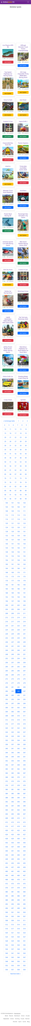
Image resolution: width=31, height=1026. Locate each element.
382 (18, 789)
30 (5, 446)
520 (6, 933)
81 (10, 486)
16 (10, 433)
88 (20, 491)
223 (24, 626)
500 (6, 912)
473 (12, 884)
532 (6, 945)
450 (18, 859)
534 (18, 945)
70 (5, 478)
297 (12, 703)
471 (24, 880)
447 (24, 855)
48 (20, 458)
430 (18, 839)
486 (18, 896)
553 (12, 965)
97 (15, 499)
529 (12, 941)
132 (6, 536)
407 (24, 814)
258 (18, 663)
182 (18, 585)
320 (6, 728)
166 (18, 568)
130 (18, 531)
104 (6, 507)
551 (24, 961)
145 (12, 548)
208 (6, 613)
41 (10, 454)
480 (6, 892)
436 (6, 847)
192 (6, 597)
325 (12, 732)
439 (24, 847)
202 (18, 605)
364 (6, 773)
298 (18, 703)
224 (6, 630)
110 (18, 511)
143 (24, 544)
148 (6, 552)
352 (6, 761)
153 (12, 556)
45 (5, 458)
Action (23, 1016)
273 (12, 679)
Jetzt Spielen (8, 62)
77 (15, 482)
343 (24, 748)
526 (18, 937)
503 (24, 912)
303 (24, 708)
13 (20, 429)
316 (6, 724)
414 (18, 822)
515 (24, 925)
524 (6, 937)
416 (6, 826)
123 (24, 523)
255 (24, 658)
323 (24, 728)
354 (18, 761)
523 (24, 933)
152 (6, 556)
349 (12, 757)
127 (24, 527)
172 (6, 577)
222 (18, 626)
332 (6, 740)
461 (12, 871)
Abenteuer (17, 1016)
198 (18, 601)
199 (24, 601)
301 (12, 708)
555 (24, 965)
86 (10, 491)
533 (12, 945)
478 (18, 888)
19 (26, 433)
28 (20, 441)
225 (12, 630)
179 (24, 581)
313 (12, 720)
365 (12, 773)
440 (6, 851)
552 (6, 965)
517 (12, 929)
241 (12, 646)
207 (24, 609)
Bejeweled (6, 1018)
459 (24, 867)
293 (12, 699)
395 (24, 802)
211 (24, 613)
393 (12, 802)
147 (24, 548)
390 (18, 798)
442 (18, 851)
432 (6, 843)
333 (12, 740)
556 (6, 970)
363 (24, 769)
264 (6, 671)
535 (24, 945)
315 (24, 720)
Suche (24, 1021)
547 (24, 957)
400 (6, 810)
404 (6, 814)
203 (24, 605)
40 (5, 454)
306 (18, 712)
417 (12, 826)
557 (12, 970)
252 (6, 658)
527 (24, 937)
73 (20, 478)
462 (18, 871)
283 (24, 687)
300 (6, 708)
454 (18, 863)
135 (24, 536)
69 (26, 474)
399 (24, 806)
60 (5, 470)
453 (12, 863)
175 (24, 577)
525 (12, 937)
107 (24, 507)
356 (6, 765)
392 (6, 802)
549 (12, 961)
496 (6, 908)
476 (6, 888)
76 (10, 482)
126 (18, 527)
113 (12, 515)
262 (18, 667)
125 (12, 527)
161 (12, 564)
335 (24, 740)
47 (15, 458)
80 (5, 486)
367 (24, 773)
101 (12, 503)
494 (18, 904)
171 (24, 572)
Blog (28, 1021)
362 (18, 769)
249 (12, 654)
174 (18, 577)
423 (24, 830)
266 (18, 671)
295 (24, 699)
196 (6, 601)
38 (20, 450)
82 (15, 486)
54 (26, 462)
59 (26, 466)
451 (24, 859)
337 (12, 744)
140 (6, 544)
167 (24, 568)
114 (18, 515)
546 (18, 957)
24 (26, 437)
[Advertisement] (15, 25)
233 (12, 638)
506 (18, 916)
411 (24, 818)
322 (18, 728)
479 (24, 888)
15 (5, 433)
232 (6, 638)
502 (18, 912)
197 (12, 601)
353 (12, 761)
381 (12, 789)
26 (10, 441)
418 (18, 826)
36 (10, 450)
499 (24, 908)
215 (24, 617)
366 (18, 773)
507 (24, 916)
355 (24, 761)
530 (18, 941)
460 (6, 871)
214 (18, 617)
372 (6, 781)
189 (12, 593)
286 (18, 691)
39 (26, 450)
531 (24, 941)
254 (18, 658)
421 (12, 830)
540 (6, 953)
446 (18, 855)
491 (24, 900)
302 (18, 708)
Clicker (12, 1018)
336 (6, 744)
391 (24, 798)
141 (12, 544)
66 (10, 474)
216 (6, 622)
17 (15, 433)
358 (18, 765)
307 (24, 712)
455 (24, 863)
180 (6, 585)
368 (6, 777)
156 (6, 560)
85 (5, 491)
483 (24, 892)
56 (10, 466)
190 (18, 593)
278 (18, 683)
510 (18, 920)
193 (12, 597)
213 (12, 617)
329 (12, 736)
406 (18, 814)
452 (6, 863)
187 (24, 589)
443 (24, 851)
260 (6, 667)
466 (18, 875)
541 (12, 953)
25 (5, 441)
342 (18, 748)
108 (6, 511)
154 (18, 556)
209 (12, 613)
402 (18, 810)
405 (12, 814)
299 (24, 703)
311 (24, 716)
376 (6, 785)
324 (6, 732)
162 (18, 564)
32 (15, 446)
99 (26, 499)
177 (12, 581)
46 (10, 458)
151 (24, 552)
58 (20, 466)
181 (12, 585)
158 (18, 560)
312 (6, 720)
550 (18, 961)
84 (26, 486)
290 (18, 695)
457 (12, 867)
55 (5, 466)
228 (6, 634)
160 (6, 564)
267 (24, 671)
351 (24, 757)
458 (18, 867)
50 (5, 462)
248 (6, 654)
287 (24, 691)
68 (20, 474)
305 (12, 712)
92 (15, 495)
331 (24, 736)
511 (24, 920)
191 (24, 593)
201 (12, 605)
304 (6, 712)
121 (12, 523)
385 (12, 794)
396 (6, 806)
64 (26, 470)
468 (6, 880)
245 (12, 650)
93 (20, 495)
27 (15, 441)
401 (12, 810)
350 (18, 757)
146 (18, 548)
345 (12, 753)
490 (18, 900)
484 (6, 896)
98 (20, 499)
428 (6, 839)
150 (18, 552)
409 (12, 818)
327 (24, 732)
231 (24, 634)
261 (12, 667)
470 (18, 880)
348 (6, 757)
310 (18, 716)
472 (6, 884)
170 (18, 572)
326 (18, 732)
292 (6, 699)
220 (6, 626)
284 (6, 691)
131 (24, 531)
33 (20, 446)
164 (6, 568)
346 (18, 753)
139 (24, 540)
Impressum (17, 1013)
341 (12, 748)
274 (18, 679)
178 (18, 581)
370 (18, 777)
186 (18, 589)
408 (6, 818)
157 (12, 560)
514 (18, 925)
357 (12, 765)
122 (18, 523)
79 (26, 482)
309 (12, 716)
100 (6, 503)
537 (12, 949)
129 (12, 531)
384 (6, 794)
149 (12, 552)
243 (24, 646)
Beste (6, 1016)
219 (24, 622)
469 (12, 880)
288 (6, 695)
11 (10, 429)
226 (18, 630)
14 (26, 429)
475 (24, 884)
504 (6, 916)
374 (18, 781)
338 (18, 744)
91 (10, 495)
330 (18, 736)
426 (18, 834)
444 (6, 855)
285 (12, 691)
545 (12, 957)
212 (6, 617)
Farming (17, 1018)
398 (18, 806)
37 (15, 450)
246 (18, 650)
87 (15, 491)
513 (12, 925)
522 (18, 933)
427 (24, 834)
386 (18, 794)
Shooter (15, 1021)
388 (6, 798)
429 (12, 839)
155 (24, 556)
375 (24, 781)
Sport (19, 1021)
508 (6, 920)
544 (6, 957)
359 (24, 765)
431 (24, 839)
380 (6, 789)
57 (15, 466)
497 (12, 908)
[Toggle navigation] (28, 2)
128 (6, 531)
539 (24, 949)
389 (12, 798)
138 (18, 540)
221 (12, 626)
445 (12, 855)
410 (18, 818)
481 (12, 892)
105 (12, 507)
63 (20, 470)
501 (12, 912)
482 (18, 892)
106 (18, 507)
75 (5, 482)
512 (6, 925)
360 (6, 769)
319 (24, 724)
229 (12, 634)
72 (15, 478)
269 (12, 675)
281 (12, 687)
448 (6, 859)
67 (15, 474)
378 (18, 785)
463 (24, 871)
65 (5, 474)
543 (24, 953)
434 (18, 843)
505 (12, 916)
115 (24, 515)
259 (24, 663)
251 (24, 654)
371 (24, 777)
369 (12, 777)
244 (6, 650)
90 (5, 495)
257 (12, 663)
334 (18, 740)
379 (24, 785)
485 (12, 896)
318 (18, 724)
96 (10, 499)
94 (26, 495)
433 (12, 843)
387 (24, 794)
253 (12, 658)
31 (10, 446)
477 (12, 888)
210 (18, 613)
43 (20, 454)
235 (24, 638)
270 (18, 675)
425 (12, 834)
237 (12, 642)
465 (12, 875)
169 (12, 572)
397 (12, 806)
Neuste (11, 1016)
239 (24, 642)
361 (12, 769)
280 (6, 687)
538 (18, 949)
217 (12, 622)
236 (6, 642)
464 (6, 875)
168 (6, 572)
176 (6, 581)
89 (26, 491)
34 (26, 446)
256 (6, 663)
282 (18, 687)
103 (24, 503)
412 (6, 822)
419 (24, 826)
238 (18, 642)
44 (26, 454)
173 (12, 577)
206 (18, 609)
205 (12, 609)
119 (24, 519)
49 (26, 458)
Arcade (28, 1016)
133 (12, 536)
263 (24, 667)
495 (24, 904)
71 (10, 478)
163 (24, 564)
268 (6, 675)
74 (26, 478)
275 (24, 679)
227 (24, 630)
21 (10, 437)
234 (18, 638)
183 (24, 585)
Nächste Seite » (15, 974)
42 (15, 454)
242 (18, 646)
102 (18, 503)
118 (18, 519)
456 (6, 867)
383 (24, 789)
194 (18, 597)
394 (18, 802)
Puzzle (22, 1018)
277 (12, 683)
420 (6, 830)
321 (12, 728)
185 (12, 589)
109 (12, 511)
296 (6, 703)
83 (20, 486)
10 (5, 429)
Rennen (27, 1018)
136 (6, 540)
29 (26, 441)
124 (6, 527)
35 (5, 450)
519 (24, 929)
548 (6, 961)
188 (6, 593)
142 (18, 544)
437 (12, 847)
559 (24, 970)
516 (6, 929)
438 (18, 847)
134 (18, 536)
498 (18, 908)
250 (18, 654)
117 (12, 519)
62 (15, 470)
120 (6, 523)
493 (12, 904)
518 (18, 929)
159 (24, 560)
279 (24, 683)
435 (24, 843)
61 (10, 470)
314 (18, 720)
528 (6, 941)
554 (18, 965)
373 (12, 781)
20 (5, 437)
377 (12, 785)
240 (6, 646)
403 (24, 810)
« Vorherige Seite (9, 421)
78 (20, 482)
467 (24, 875)
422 (18, 830)
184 (6, 589)
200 (6, 605)
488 (6, 900)
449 (12, 859)
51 (10, 462)
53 (20, 462)
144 (6, 548)
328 (6, 736)
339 (24, 744)
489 (12, 900)
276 (6, 683)
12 (15, 429)
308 (6, 716)
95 (5, 499)
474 (18, 884)
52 (15, 462)
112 (6, 515)
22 (15, 437)
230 (18, 634)
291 (24, 695)
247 (24, 650)
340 (6, 748)
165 (12, 568)
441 (12, 851)
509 (12, 920)
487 (24, 896)
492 (6, 904)
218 (18, 622)
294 (18, 699)
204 (6, 609)
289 (12, 695)
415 (24, 822)
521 (12, 933)
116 (6, 519)
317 (12, 724)
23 (20, 437)
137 (12, 540)
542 (18, 953)
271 (24, 675)
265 (12, 671)
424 (6, 834)
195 (24, 597)
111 (24, 511)
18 (20, 433)
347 (24, 753)
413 (12, 822)
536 (6, 949)
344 (6, 753)
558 (18, 970)
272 (6, 679)
